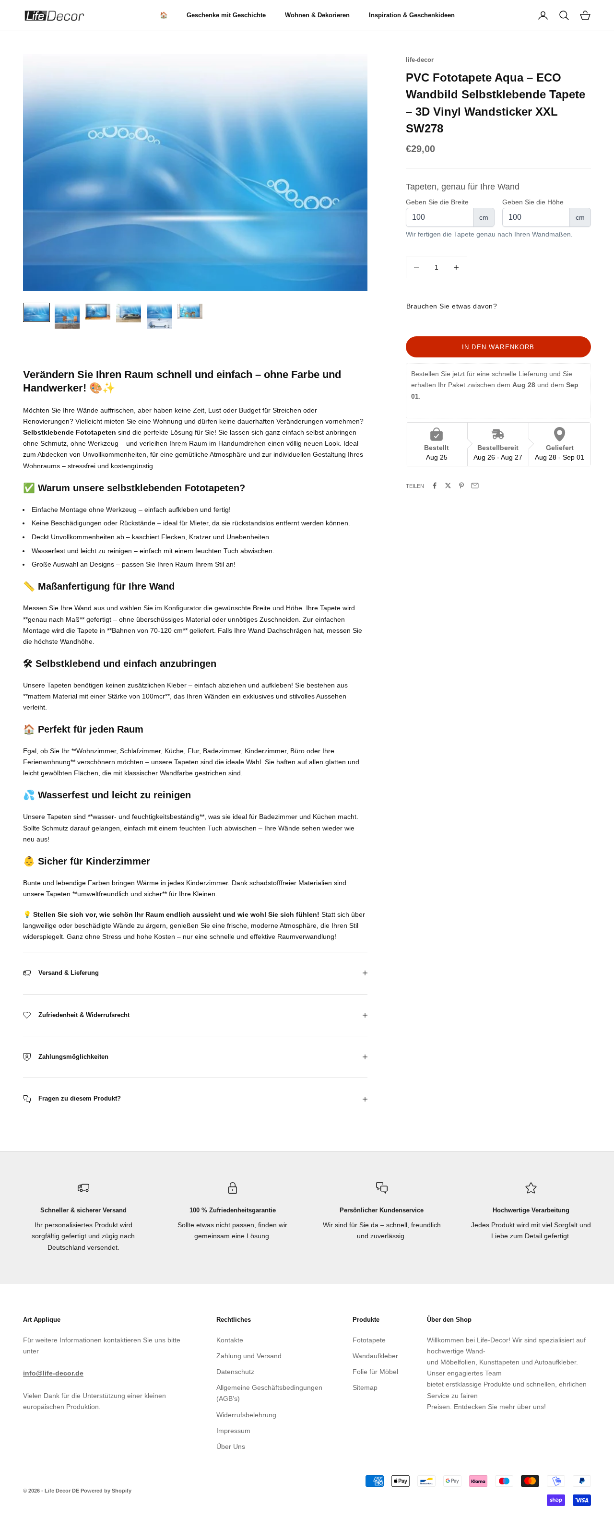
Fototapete (369, 1340)
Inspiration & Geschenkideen (412, 15)
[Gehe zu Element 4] (128, 313)
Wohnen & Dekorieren (317, 15)
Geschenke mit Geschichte (226, 15)
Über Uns (230, 1446)
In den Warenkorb (498, 346)
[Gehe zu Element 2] (67, 316)
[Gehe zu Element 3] (97, 311)
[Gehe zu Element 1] (36, 312)
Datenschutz (235, 1371)
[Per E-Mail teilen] (475, 485)
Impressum (233, 1430)
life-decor (420, 59)
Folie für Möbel (375, 1371)
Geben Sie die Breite (437, 201)
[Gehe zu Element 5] (159, 316)
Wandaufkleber (375, 1356)
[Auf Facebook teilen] (434, 485)
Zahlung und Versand (249, 1356)
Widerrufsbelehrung (246, 1415)
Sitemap (365, 1387)
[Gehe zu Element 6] (190, 311)
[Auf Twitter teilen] (448, 485)
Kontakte (229, 1340)
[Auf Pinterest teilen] (461, 485)
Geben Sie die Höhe (533, 201)
